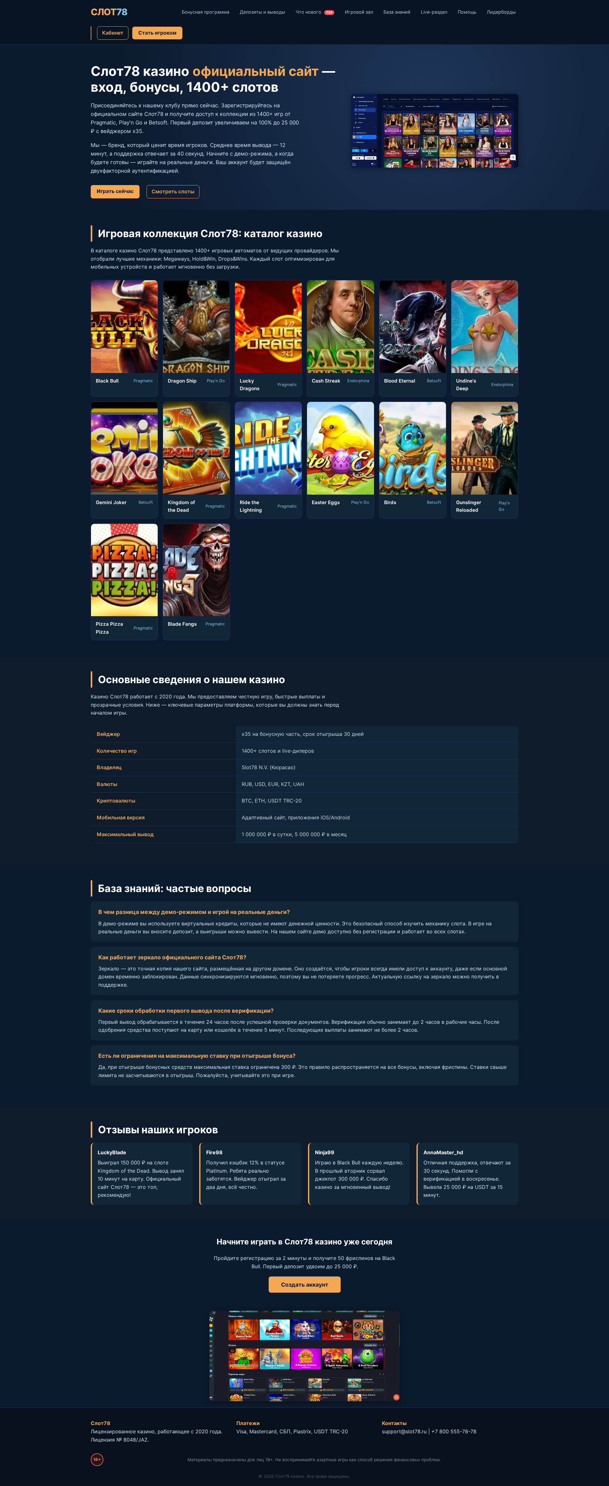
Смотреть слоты (173, 191)
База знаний (396, 12)
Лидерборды (501, 12)
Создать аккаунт (304, 1284)
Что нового (314, 12)
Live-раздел (434, 12)
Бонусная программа (205, 12)
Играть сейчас (115, 191)
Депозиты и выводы (262, 12)
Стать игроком (157, 33)
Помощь (467, 12)
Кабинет (112, 33)
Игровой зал (359, 12)
